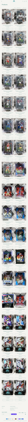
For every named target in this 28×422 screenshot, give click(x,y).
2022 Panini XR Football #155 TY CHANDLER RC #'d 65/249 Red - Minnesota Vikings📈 (20, 200)
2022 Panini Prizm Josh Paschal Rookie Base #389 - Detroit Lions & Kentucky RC (8, 134)
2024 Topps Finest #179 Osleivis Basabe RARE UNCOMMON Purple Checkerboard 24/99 (8, 331)
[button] (1, 1)
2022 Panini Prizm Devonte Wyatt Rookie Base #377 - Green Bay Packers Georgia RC (20, 47)
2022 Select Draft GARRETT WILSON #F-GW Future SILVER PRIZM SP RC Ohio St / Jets (8, 265)
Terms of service (21, 420)
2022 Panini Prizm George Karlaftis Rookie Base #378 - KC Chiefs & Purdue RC (8, 69)
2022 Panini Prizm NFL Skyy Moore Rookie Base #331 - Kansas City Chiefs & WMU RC (8, 156)
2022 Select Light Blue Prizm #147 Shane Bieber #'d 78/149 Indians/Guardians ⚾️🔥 (20, 287)
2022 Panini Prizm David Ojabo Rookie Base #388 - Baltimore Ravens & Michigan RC (20, 25)
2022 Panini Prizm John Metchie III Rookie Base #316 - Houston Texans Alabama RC (20, 113)
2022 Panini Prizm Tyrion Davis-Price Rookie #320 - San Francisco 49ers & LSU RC (8, 178)
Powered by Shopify (14, 420)
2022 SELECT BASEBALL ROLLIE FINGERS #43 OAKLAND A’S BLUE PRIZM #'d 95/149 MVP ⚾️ (20, 244)
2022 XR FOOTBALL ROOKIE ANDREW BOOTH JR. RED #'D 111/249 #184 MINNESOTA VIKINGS (20, 309)
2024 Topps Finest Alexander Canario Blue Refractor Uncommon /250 (20, 331)
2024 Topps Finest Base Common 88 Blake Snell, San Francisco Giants (8, 375)
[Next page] (21, 404)
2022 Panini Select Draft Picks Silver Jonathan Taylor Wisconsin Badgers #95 (20, 178)
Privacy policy (17, 420)
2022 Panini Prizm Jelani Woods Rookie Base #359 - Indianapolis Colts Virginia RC (8, 91)
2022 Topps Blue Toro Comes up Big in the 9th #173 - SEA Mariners (8, 309)
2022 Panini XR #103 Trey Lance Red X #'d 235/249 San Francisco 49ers (8, 200)
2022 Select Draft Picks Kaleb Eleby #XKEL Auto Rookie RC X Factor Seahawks (8, 287)
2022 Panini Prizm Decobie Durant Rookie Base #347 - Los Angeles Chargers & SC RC (8, 47)
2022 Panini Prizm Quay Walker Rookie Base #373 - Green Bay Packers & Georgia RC (20, 156)
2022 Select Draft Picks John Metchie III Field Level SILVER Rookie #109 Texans (20, 265)
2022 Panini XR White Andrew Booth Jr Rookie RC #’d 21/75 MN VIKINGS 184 (8, 222)
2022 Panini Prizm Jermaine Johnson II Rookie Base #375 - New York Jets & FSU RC (20, 91)
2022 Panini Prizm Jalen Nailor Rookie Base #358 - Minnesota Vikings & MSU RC (20, 69)
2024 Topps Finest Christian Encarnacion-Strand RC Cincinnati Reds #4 (8, 396)
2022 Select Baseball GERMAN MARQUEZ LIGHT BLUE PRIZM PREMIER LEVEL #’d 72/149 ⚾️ (8, 244)
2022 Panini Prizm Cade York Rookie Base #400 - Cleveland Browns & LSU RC (8, 25)
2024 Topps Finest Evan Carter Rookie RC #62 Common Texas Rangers (20, 396)
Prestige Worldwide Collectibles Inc (8, 420)
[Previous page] (7, 404)
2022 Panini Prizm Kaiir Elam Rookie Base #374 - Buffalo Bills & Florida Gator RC (20, 134)
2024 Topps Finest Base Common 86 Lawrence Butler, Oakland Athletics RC (20, 353)
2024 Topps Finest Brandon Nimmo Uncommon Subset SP (20, 375)
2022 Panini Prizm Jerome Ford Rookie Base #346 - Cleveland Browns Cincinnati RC (8, 113)
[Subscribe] (10, 414)
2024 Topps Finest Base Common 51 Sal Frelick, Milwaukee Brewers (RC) (8, 353)
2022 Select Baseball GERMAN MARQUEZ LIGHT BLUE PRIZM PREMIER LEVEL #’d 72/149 (20, 222)
